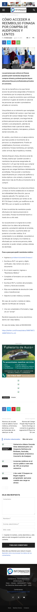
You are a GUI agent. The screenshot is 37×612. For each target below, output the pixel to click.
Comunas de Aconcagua (6, 449)
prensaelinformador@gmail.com (18, 592)
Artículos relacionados (12, 439)
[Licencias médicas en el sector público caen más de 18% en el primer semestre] (7, 463)
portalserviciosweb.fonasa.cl (21, 257)
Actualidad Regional (12, 15)
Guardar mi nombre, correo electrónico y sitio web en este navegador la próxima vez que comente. (18, 537)
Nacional (5, 466)
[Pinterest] (14, 42)
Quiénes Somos (17, 608)
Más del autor (28, 439)
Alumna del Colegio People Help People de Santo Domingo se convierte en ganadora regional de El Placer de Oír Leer (27, 427)
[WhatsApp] (18, 42)
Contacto (26, 608)
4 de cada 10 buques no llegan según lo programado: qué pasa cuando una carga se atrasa (22, 478)
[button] (3, 10)
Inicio (3, 15)
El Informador (8, 38)
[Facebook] (4, 42)
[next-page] (6, 488)
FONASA (13, 397)
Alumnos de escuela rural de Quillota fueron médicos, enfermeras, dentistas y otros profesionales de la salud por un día (10, 427)
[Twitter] (9, 42)
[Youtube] (24, 597)
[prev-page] (3, 488)
